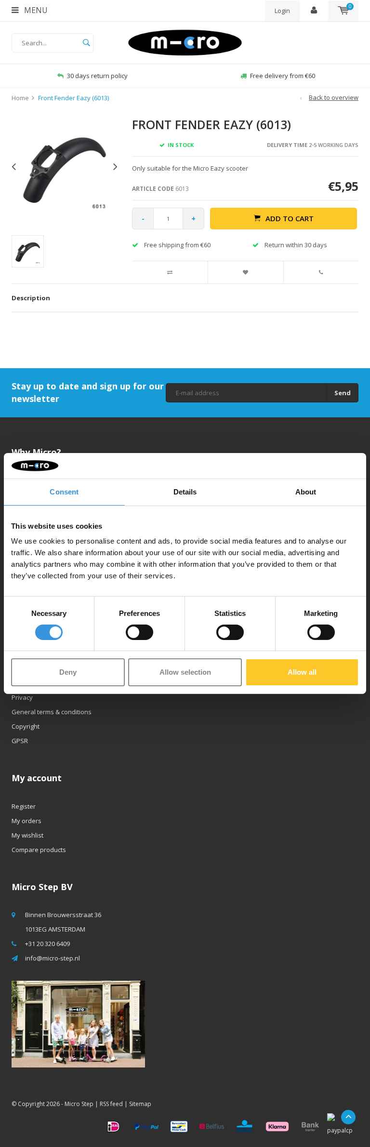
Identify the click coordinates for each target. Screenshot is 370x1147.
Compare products (39, 849)
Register (24, 806)
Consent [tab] (64, 491)
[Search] (86, 43)
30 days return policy (97, 75)
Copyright (26, 726)
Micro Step (79, 1104)
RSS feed (111, 1104)
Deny (68, 672)
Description (31, 297)
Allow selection (185, 672)
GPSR (20, 740)
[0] (343, 10)
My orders (26, 820)
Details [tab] (185, 491)
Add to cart (289, 218)
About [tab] (306, 491)
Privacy (22, 697)
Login (282, 10)
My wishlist (27, 835)
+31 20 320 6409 (47, 943)
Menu (35, 10)
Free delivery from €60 (282, 75)
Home (20, 97)
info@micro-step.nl (52, 958)
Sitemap (140, 1104)
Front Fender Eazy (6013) (73, 97)
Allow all (302, 672)
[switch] (139, 632)
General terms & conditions (52, 711)
